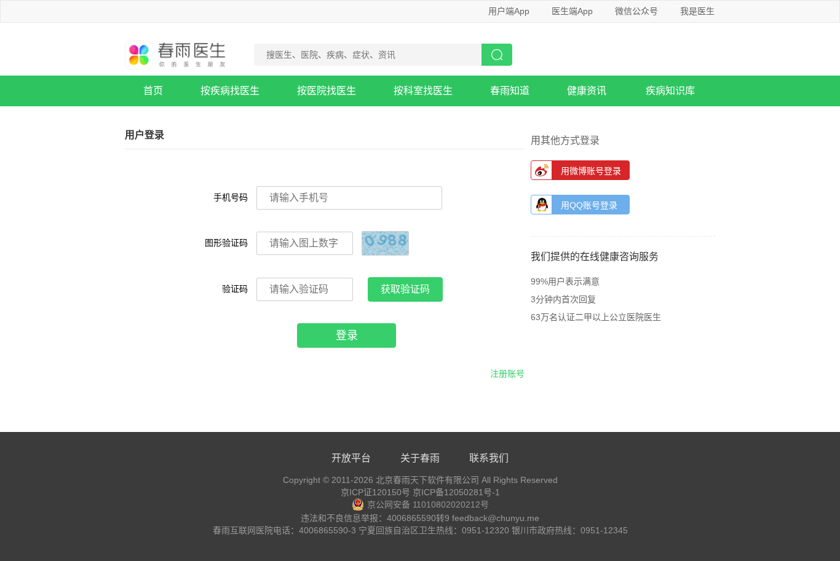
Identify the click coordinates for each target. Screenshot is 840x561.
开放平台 (351, 458)
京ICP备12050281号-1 (456, 492)
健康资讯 (586, 90)
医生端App (572, 11)
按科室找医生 (423, 90)
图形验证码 (226, 242)
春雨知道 (509, 90)
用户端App (508, 11)
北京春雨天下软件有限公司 (427, 480)
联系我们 (489, 458)
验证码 (235, 288)
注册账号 (507, 373)
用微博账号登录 (591, 171)
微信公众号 (636, 11)
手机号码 (230, 197)
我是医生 (697, 11)
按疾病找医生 (230, 90)
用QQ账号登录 (589, 205)
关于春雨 (420, 458)
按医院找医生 (326, 90)
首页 (153, 90)
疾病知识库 (670, 90)
